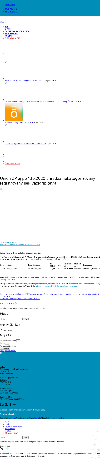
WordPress (61, 418)
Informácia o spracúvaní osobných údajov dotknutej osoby (22, 410)
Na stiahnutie (11, 33)
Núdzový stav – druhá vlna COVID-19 (20, 299)
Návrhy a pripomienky (8, 414)
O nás (8, 29)
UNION (13, 242)
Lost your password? (8, 351)
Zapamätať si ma (9, 346)
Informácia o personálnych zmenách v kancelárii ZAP (25, 143)
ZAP (6, 26)
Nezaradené (4, 242)
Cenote (36, 418)
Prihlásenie (10, 5)
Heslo (2, 343)
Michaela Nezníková (8, 245)
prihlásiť (43, 308)
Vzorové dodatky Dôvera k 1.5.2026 (19, 122)
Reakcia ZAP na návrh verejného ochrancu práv (23, 80)
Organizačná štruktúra (17, 31)
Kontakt (9, 36)
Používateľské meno (8, 341)
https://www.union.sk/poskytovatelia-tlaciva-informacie (57, 286)
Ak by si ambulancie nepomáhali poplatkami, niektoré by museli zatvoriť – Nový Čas (38, 101)
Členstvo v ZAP (12, 38)
